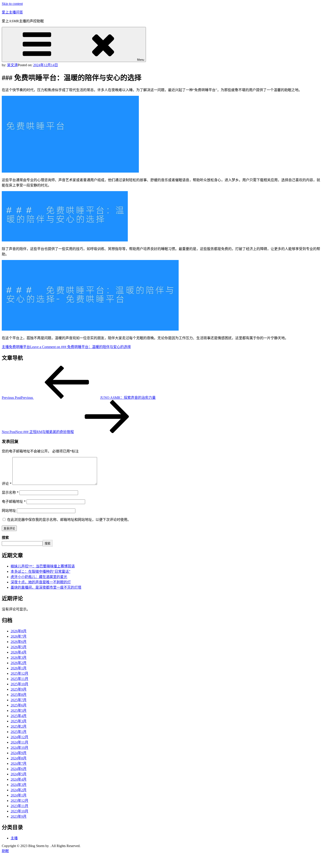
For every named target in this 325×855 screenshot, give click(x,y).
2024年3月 (19, 785)
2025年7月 (19, 700)
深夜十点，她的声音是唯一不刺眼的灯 (41, 582)
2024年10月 (19, 748)
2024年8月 (19, 758)
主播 (5, 347)
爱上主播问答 (12, 12)
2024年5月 (19, 774)
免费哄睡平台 (19, 347)
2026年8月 (19, 631)
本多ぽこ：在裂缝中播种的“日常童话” (40, 571)
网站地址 (9, 510)
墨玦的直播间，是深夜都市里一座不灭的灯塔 (46, 587)
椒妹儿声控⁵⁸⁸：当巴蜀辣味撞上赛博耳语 (43, 566)
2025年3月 (19, 721)
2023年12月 (19, 800)
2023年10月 (19, 811)
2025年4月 (19, 716)
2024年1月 (19, 795)
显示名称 (10, 492)
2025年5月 (19, 710)
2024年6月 (19, 769)
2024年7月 (19, 763)
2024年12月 (19, 737)
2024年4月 (19, 779)
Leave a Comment (80, 347)
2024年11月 (19, 742)
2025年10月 (19, 684)
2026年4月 (19, 652)
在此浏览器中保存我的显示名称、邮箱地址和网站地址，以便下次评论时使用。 (69, 520)
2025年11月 (19, 679)
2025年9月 (19, 689)
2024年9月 (19, 753)
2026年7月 (19, 636)
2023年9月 (19, 816)
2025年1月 (19, 732)
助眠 (5, 851)
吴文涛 (12, 65)
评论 (6, 484)
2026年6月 (19, 642)
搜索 (5, 537)
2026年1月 (19, 668)
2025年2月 (19, 726)
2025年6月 (19, 705)
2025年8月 (19, 695)
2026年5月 (19, 647)
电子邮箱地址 (14, 501)
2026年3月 (19, 657)
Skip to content (12, 4)
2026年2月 (19, 663)
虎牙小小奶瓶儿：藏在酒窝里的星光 (39, 577)
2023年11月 (19, 806)
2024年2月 (19, 790)
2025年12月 (19, 673)
